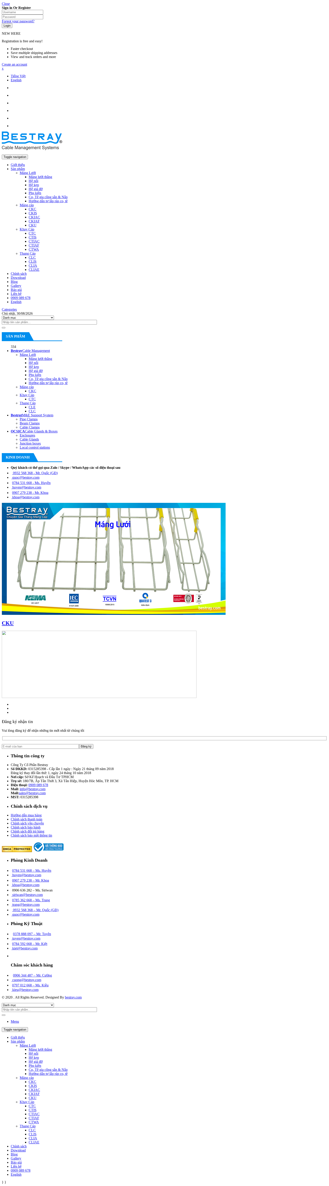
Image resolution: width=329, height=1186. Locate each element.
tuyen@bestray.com (25, 938)
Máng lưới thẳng (40, 359)
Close (6, 4)
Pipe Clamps (29, 419)
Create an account (14, 64)
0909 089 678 (38, 785)
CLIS (32, 1134)
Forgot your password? (18, 21)
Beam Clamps (30, 423)
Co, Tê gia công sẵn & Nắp (48, 379)
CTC (32, 399)
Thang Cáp (28, 403)
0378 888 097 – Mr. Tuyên (32, 934)
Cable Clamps (30, 427)
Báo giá (16, 1162)
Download (18, 1150)
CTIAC (34, 1114)
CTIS (32, 1110)
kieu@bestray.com (24, 990)
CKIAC (34, 1090)
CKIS (33, 1086)
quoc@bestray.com (25, 477)
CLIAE (34, 1142)
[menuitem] (18, 76)
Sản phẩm (18, 1041)
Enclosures (27, 435)
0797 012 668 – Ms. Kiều (30, 985)
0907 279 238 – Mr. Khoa (30, 880)
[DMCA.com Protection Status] (17, 851)
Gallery (16, 1158)
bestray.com (73, 997)
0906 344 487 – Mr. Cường (32, 975)
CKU (8, 623)
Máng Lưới (28, 355)
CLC (32, 411)
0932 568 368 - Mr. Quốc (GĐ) (35, 473)
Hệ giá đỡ (36, 371)
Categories (9, 309)
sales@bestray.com (32, 793)
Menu (15, 1021)
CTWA (34, 1122)
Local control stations (35, 447)
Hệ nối (33, 363)
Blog (14, 1154)
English (16, 1174)
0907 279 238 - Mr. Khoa (30, 493)
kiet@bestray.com (24, 948)
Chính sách (19, 1146)
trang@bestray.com (25, 904)
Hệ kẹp (34, 367)
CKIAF (34, 1094)
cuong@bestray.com (26, 980)
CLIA (33, 1138)
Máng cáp (27, 387)
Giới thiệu (18, 1037)
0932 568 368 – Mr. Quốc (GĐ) (35, 910)
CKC (32, 391)
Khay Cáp (27, 395)
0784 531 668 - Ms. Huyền (31, 483)
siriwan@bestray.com (27, 895)
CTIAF (34, 1118)
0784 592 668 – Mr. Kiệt (29, 944)
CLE (32, 407)
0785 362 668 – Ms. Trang (31, 900)
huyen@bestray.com (26, 487)
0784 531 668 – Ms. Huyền (31, 870)
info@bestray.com (32, 789)
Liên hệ (16, 1166)
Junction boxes (30, 443)
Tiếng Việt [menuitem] (18, 76)
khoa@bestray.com (25, 497)
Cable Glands (29, 439)
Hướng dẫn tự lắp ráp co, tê (48, 383)
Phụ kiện (35, 375)
